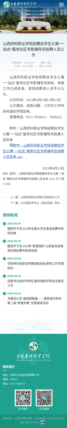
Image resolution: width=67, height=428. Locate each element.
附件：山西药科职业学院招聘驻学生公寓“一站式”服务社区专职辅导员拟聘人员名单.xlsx (33, 151)
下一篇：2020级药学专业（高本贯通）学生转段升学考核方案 (37, 203)
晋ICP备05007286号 (30, 422)
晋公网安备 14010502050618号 (49, 418)
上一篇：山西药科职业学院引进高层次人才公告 (37, 197)
